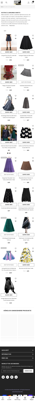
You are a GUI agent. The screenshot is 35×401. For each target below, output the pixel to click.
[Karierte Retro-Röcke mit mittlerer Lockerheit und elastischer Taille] (26, 103)
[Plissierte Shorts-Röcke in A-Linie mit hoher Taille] (26, 165)
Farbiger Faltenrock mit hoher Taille (26, 56)
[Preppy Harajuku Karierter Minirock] (9, 72)
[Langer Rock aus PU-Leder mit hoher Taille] (9, 42)
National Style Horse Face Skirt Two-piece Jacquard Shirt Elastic (9, 147)
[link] (9, 338)
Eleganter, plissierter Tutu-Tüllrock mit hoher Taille (8, 178)
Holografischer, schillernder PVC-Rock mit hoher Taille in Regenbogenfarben (9, 269)
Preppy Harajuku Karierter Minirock (9, 86)
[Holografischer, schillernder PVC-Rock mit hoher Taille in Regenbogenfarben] (9, 255)
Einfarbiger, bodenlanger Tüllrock (9, 239)
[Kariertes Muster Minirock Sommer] (26, 72)
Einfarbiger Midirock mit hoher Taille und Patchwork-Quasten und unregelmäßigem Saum (26, 209)
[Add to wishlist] (15, 35)
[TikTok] (11, 377)
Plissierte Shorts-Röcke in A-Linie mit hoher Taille (26, 178)
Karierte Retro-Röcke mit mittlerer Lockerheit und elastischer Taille (26, 116)
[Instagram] (3, 377)
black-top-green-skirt (8, 153)
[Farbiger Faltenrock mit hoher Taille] (26, 42)
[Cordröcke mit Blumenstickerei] (9, 195)
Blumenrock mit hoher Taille (26, 268)
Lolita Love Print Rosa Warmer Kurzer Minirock (26, 146)
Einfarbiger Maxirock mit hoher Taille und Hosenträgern (8, 116)
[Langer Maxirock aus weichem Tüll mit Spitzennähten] (9, 285)
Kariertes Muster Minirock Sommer (26, 86)
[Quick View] (15, 38)
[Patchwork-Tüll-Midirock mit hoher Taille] (26, 225)
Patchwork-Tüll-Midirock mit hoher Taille (26, 239)
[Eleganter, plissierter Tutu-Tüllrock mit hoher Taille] (9, 165)
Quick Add (8, 52)
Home (2, 6)
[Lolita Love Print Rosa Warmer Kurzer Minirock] (26, 133)
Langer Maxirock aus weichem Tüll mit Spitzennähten (9, 299)
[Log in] (28, 2)
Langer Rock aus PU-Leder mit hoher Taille (8, 56)
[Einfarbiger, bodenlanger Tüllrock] (9, 225)
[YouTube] (16, 377)
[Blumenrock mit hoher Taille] (26, 255)
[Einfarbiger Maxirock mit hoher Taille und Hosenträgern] (9, 103)
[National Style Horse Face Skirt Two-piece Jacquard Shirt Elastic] (9, 133)
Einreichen (28, 371)
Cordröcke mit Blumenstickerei (9, 208)
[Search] (6, 3)
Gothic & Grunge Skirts (10, 6)
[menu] (2, 3)
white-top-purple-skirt (10, 153)
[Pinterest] (7, 377)
